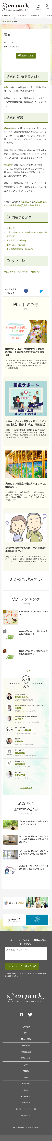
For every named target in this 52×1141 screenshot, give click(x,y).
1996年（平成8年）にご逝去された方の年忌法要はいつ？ (33, 652)
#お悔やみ (35, 272)
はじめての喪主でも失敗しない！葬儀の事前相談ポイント (25, 549)
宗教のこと (26, 1051)
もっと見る (25, 671)
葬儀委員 (13, 205)
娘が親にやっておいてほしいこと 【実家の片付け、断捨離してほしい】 (33, 867)
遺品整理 (32, 205)
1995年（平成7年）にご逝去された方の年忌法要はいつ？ (33, 632)
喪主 (22, 202)
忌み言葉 (8, 165)
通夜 (6, 128)
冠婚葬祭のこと (36, 15)
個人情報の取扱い (26, 1096)
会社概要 (26, 1077)
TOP (2, 21)
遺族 (6, 87)
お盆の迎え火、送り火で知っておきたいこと (33, 612)
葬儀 (12, 128)
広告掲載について (26, 1115)
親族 (38, 205)
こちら (12, 976)
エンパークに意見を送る (23, 966)
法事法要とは (13, 228)
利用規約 (26, 1090)
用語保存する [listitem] (27, 55)
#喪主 (6, 272)
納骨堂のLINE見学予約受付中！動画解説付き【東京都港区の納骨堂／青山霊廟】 (25, 352)
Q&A (26, 1064)
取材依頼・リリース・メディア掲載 (26, 1109)
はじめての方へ (26, 1084)
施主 (27, 202)
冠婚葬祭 (26, 1045)
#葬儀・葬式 (15, 272)
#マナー (26, 272)
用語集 (9, 21)
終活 (26, 1032)
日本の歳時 (21, 15)
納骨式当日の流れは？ (17, 245)
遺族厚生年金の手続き (17, 240)
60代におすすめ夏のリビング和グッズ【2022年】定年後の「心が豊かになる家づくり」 (33, 839)
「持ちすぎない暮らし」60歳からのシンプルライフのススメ (33, 822)
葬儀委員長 (22, 205)
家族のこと (26, 1058)
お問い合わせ (26, 1103)
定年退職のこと (7, 15)
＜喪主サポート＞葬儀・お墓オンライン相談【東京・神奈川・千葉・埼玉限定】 (25, 423)
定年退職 (26, 1026)
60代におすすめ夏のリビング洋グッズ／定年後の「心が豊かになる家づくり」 (33, 854)
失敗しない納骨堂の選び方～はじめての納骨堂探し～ (25, 485)
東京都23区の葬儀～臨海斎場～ (21, 249)
